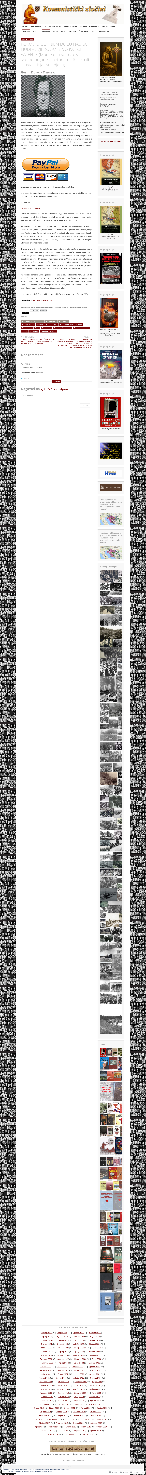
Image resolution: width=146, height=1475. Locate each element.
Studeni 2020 (63, 1382)
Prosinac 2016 (62, 1423)
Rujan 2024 (95, 1336)
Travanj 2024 (46, 1344)
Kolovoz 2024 (47, 1340)
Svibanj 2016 (101, 1427)
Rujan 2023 (96, 1348)
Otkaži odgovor (60, 389)
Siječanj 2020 (95, 1389)
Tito (77, 328)
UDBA (26, 331)
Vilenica (35, 331)
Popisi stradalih (70, 26)
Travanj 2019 (45, 1400)
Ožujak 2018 (102, 1408)
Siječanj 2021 (96, 1378)
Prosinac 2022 (46, 1359)
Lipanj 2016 (86, 1427)
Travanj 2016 (45, 1431)
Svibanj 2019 (94, 1397)
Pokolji (36, 31)
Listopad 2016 (96, 1423)
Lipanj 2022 (79, 1363)
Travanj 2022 (45, 1367)
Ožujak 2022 (62, 1367)
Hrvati (41, 325)
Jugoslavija (53, 325)
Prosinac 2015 (54, 1434)
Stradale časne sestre (89, 26)
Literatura (72, 31)
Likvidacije (26, 31)
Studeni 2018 (46, 1404)
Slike (63, 31)
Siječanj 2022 (94, 1367)
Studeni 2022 (63, 1359)
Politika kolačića (48, 1471)
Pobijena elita (105, 31)
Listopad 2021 (80, 1370)
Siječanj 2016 (95, 1431)
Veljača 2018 (45, 1412)
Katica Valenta (68, 325)
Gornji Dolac (29, 325)
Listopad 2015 (88, 1434)
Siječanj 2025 (62, 1336)
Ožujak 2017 (86, 1419)
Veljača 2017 (102, 1419)
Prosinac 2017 (79, 1412)
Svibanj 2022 (94, 1363)
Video (55, 31)
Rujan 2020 (97, 1382)
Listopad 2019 (80, 1393)
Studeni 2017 (95, 1412)
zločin (45, 331)
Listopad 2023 (80, 1348)
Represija (46, 31)
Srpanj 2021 (63, 1374)
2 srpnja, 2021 (27, 39)
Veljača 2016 (78, 1431)
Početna (25, 26)
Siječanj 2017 (44, 1423)
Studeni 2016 (79, 1423)
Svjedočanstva (55, 26)
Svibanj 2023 (94, 1352)
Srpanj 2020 (63, 1385)
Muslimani (47, 328)
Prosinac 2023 (46, 1348)
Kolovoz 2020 (47, 1385)
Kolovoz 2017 (80, 1415)
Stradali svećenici (109, 26)
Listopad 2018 (63, 1404)
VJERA (45, 389)
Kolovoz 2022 (47, 1363)
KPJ (38, 328)
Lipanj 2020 (79, 1385)
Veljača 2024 (78, 1344)
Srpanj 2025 (47, 1336)
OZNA (58, 328)
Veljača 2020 (78, 1389)
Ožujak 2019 (62, 1400)
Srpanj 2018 (39, 1408)
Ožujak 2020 (62, 1389)
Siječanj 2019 (95, 1400)
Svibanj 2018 (69, 1408)
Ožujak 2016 (63, 1431)
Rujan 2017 (63, 1415)
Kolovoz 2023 (47, 1352)
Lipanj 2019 (79, 1397)
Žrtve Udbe (83, 31)
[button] (43, 96)
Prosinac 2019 (46, 1393)
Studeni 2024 (79, 1336)
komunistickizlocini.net (42, 300)
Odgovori (56, 381)
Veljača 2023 (78, 1355)
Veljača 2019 (78, 1400)
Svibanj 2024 (94, 1340)
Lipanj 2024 (79, 1340)
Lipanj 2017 (38, 1419)
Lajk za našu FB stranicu (110, 141)
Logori (93, 31)
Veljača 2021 (78, 1378)
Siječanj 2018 (61, 1412)
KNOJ (80, 325)
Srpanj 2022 (63, 1363)
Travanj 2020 (46, 1389)
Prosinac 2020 (46, 1382)
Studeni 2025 (95, 1333)
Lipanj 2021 (79, 1374)
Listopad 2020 (81, 1382)
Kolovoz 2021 (47, 1374)
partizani (67, 328)
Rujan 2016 (39, 1427)
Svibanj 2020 (94, 1385)
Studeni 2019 (63, 1393)
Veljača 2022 (78, 1367)
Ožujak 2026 (62, 1333)
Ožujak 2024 (62, 1344)
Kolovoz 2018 (95, 1404)
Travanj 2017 (70, 1419)
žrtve (54, 331)
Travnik (86, 328)
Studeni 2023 (63, 1348)
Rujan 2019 (96, 1393)
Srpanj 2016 (71, 1427)
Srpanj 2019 (63, 1397)
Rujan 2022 (96, 1359)
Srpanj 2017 (96, 1415)
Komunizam (28, 328)
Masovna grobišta (38, 26)
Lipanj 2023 (79, 1352)
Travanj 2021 (44, 1378)
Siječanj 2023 (95, 1355)
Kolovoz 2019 (47, 1397)
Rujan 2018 (79, 1404)
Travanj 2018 (86, 1408)
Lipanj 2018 (54, 1408)
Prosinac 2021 (46, 1370)
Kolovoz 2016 (55, 1427)
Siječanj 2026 (78, 1333)
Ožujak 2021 (61, 1378)
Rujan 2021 (96, 1370)
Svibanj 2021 (94, 1374)
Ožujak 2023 (62, 1355)
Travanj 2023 (46, 1355)
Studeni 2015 (70, 1434)
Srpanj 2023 (63, 1352)
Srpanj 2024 (63, 1340)
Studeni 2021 (63, 1370)
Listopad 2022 (80, 1359)
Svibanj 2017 (54, 1419)
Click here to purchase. (30, 209)
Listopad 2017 (45, 1415)
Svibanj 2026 (46, 1333)
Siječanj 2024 (95, 1344)
